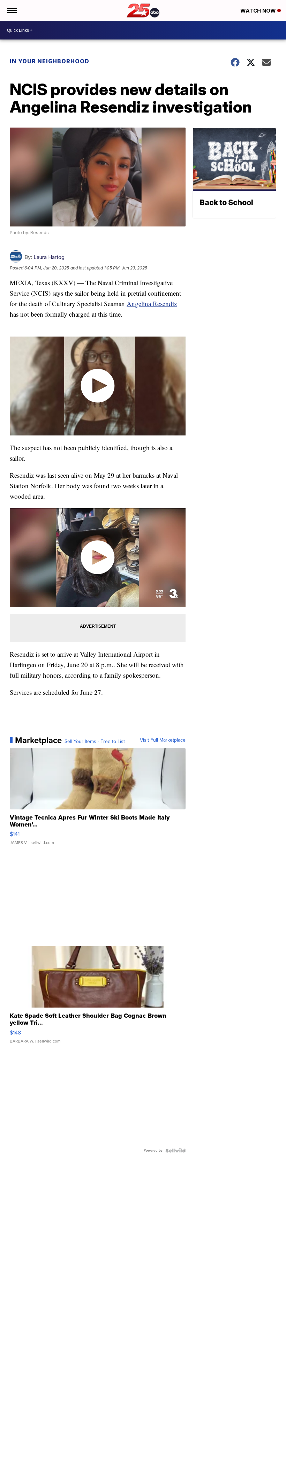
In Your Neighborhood (49, 61)
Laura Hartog (49, 257)
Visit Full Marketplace (163, 740)
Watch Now (258, 10)
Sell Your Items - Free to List (95, 741)
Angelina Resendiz (152, 303)
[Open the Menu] (11, 10)
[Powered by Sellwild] (175, 1150)
